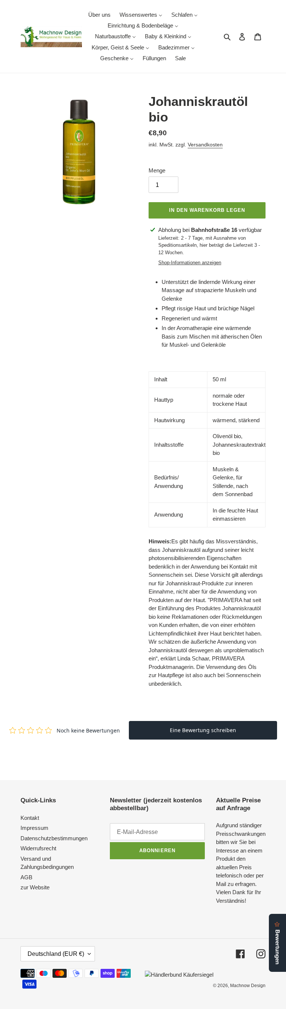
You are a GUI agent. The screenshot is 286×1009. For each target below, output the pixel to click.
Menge (157, 170)
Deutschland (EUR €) (56, 954)
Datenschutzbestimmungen (54, 838)
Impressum (34, 828)
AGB (26, 877)
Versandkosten (205, 145)
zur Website (35, 887)
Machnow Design (248, 985)
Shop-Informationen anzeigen (189, 262)
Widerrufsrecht (38, 848)
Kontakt (29, 818)
